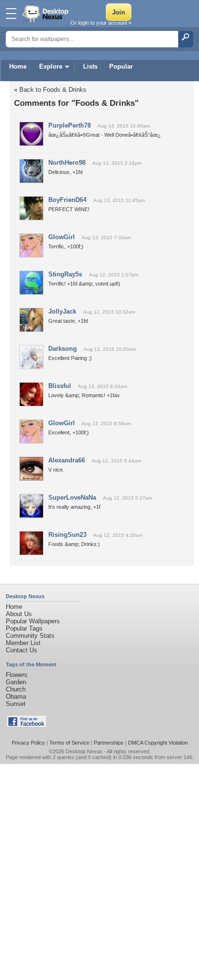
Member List (23, 643)
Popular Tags (24, 628)
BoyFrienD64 (67, 199)
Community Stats (30, 635)
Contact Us (21, 650)
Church (16, 689)
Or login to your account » (101, 23)
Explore (50, 66)
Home (18, 66)
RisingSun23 (67, 534)
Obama (16, 696)
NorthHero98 (66, 162)
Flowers (17, 674)
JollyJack (62, 311)
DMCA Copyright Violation (158, 743)
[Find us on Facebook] (26, 725)
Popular (121, 66)
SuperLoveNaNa (72, 497)
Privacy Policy (28, 743)
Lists (90, 66)
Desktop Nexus (84, 751)
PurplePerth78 (69, 125)
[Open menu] (11, 13)
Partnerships (109, 743)
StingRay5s (65, 274)
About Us (19, 614)
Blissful (59, 385)
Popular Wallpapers (33, 621)
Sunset (16, 703)
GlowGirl (61, 237)
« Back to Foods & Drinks (50, 89)
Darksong (62, 348)
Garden (16, 682)
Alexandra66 (66, 460)
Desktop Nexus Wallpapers (46, 13)
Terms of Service (69, 743)
